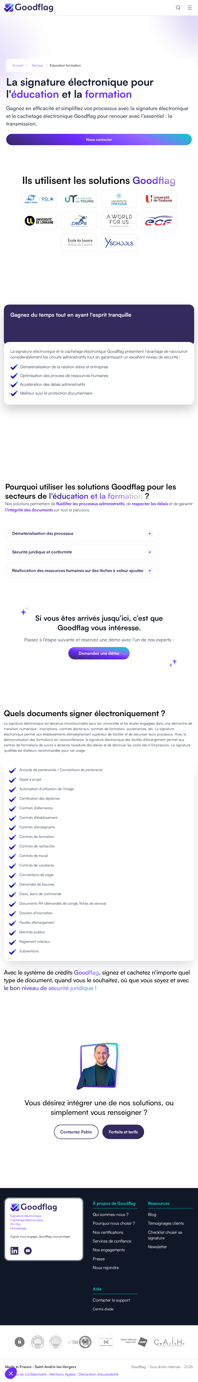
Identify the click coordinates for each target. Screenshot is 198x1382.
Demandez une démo (99, 653)
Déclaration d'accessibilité (98, 1374)
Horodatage (18, 1228)
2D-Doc (15, 1224)
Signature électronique (25, 1216)
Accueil (17, 65)
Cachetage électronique (26, 1220)
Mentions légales (63, 1374)
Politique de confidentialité (25, 1374)
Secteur (37, 65)
